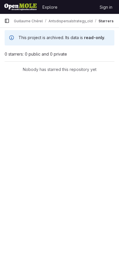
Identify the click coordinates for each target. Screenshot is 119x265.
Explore (49, 7)
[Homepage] (20, 7)
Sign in (106, 7)
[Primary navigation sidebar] (7, 20)
